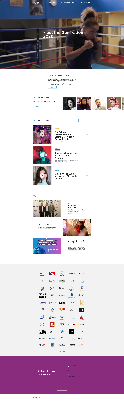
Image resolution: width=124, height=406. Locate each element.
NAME (69, 363)
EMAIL (69, 374)
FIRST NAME (70, 368)
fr (90, 2)
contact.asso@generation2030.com (74, 384)
